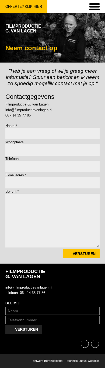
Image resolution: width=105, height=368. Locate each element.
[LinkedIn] (95, 344)
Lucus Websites (89, 360)
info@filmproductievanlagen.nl (28, 110)
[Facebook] (85, 344)
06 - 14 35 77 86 (18, 115)
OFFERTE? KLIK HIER (23, 7)
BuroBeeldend (53, 360)
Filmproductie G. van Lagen (23, 28)
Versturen (84, 254)
